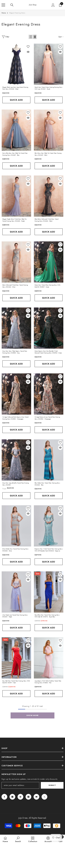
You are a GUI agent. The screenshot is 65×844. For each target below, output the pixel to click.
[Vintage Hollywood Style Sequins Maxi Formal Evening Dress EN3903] (16, 394)
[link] (18, 839)
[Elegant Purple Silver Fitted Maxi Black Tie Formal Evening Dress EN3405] (16, 196)
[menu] (3, 5)
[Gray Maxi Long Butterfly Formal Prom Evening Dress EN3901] (16, 460)
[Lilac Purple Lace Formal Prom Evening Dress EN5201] (16, 592)
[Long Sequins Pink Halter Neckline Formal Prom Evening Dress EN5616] (48, 657)
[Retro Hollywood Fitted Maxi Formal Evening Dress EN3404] (16, 262)
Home (4, 13)
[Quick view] (28, 52)
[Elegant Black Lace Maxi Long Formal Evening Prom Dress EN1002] (16, 64)
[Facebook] (4, 797)
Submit (52, 785)
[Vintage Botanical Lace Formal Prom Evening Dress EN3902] (48, 394)
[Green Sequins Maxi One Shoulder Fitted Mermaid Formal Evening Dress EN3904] (48, 328)
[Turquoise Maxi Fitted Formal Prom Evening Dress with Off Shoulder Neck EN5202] (48, 525)
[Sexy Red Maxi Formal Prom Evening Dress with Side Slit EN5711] (16, 657)
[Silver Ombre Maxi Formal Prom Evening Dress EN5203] (16, 525)
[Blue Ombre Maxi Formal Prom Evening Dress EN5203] (48, 460)
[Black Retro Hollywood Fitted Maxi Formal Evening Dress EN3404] (48, 196)
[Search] (12, 5)
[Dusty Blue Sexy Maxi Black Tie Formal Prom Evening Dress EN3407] (16, 130)
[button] (31, 37)
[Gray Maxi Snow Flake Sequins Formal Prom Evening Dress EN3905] (16, 328)
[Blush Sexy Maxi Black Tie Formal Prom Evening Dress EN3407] (48, 130)
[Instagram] (12, 797)
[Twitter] (44, 797)
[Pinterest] (20, 797)
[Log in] (53, 5)
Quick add (16, 99)
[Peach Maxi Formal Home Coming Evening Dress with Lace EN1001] (48, 64)
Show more (32, 715)
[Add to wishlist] (28, 46)
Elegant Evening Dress (17, 13)
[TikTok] (28, 797)
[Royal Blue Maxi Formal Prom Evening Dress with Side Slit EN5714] (48, 592)
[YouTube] (36, 797)
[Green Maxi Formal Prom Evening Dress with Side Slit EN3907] (48, 262)
